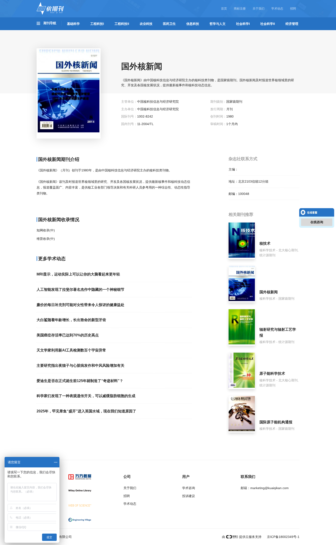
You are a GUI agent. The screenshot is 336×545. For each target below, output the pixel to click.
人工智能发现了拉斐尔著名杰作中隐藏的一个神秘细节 (80, 289)
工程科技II (122, 24)
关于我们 (258, 8)
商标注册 (240, 8)
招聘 (293, 8)
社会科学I (243, 24)
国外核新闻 (268, 292)
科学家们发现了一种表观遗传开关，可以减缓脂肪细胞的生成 (86, 396)
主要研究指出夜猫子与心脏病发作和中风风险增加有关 (80, 365)
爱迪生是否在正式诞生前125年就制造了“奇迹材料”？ (80, 381)
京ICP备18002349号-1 (282, 537)
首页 (224, 8)
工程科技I (97, 24)
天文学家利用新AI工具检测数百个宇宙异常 (71, 350)
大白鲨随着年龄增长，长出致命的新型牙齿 (71, 320)
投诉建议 (188, 496)
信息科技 (192, 24)
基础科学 (73, 24)
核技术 (264, 243)
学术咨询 (188, 488)
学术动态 (277, 8)
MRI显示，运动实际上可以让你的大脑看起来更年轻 (78, 274)
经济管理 (291, 24)
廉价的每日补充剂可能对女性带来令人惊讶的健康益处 (80, 305)
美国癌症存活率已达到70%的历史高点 (68, 335)
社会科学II (267, 24)
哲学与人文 (218, 24)
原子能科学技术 (272, 373)
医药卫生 (169, 24)
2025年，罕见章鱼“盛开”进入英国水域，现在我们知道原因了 (86, 411)
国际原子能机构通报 (275, 422)
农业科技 (146, 24)
